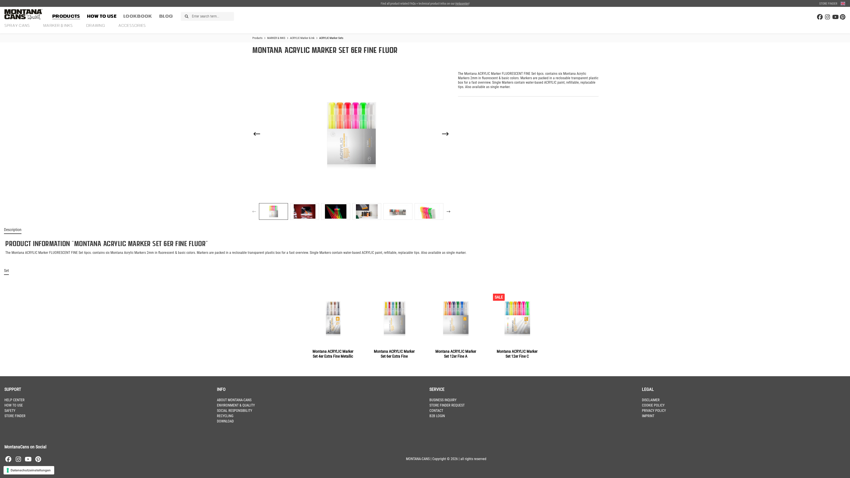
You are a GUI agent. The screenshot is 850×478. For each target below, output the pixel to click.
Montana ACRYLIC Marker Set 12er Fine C (517, 353)
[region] (351, 144)
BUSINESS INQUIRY (442, 400)
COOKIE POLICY (653, 405)
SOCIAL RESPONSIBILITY (234, 411)
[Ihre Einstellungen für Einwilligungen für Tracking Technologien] (29, 470)
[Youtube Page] (835, 17)
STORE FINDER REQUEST (447, 405)
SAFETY (9, 411)
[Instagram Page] (827, 17)
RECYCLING (225, 416)
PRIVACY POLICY (654, 411)
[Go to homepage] (26, 14)
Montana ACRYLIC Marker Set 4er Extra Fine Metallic (333, 353)
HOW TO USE (13, 405)
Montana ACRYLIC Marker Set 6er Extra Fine (394, 353)
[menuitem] (66, 15)
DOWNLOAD (225, 421)
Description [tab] (12, 229)
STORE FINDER (14, 416)
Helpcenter (462, 3)
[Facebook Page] (820, 17)
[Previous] (256, 134)
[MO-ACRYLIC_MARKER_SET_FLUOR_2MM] (351, 134)
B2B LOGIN (437, 416)
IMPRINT (648, 416)
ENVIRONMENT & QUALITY (236, 405)
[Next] (445, 134)
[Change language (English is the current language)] (844, 3)
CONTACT (436, 411)
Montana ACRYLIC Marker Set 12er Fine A (455, 353)
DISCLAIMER (651, 400)
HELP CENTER (14, 400)
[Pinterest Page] (843, 17)
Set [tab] (6, 270)
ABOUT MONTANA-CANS (234, 400)
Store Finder (828, 3)
